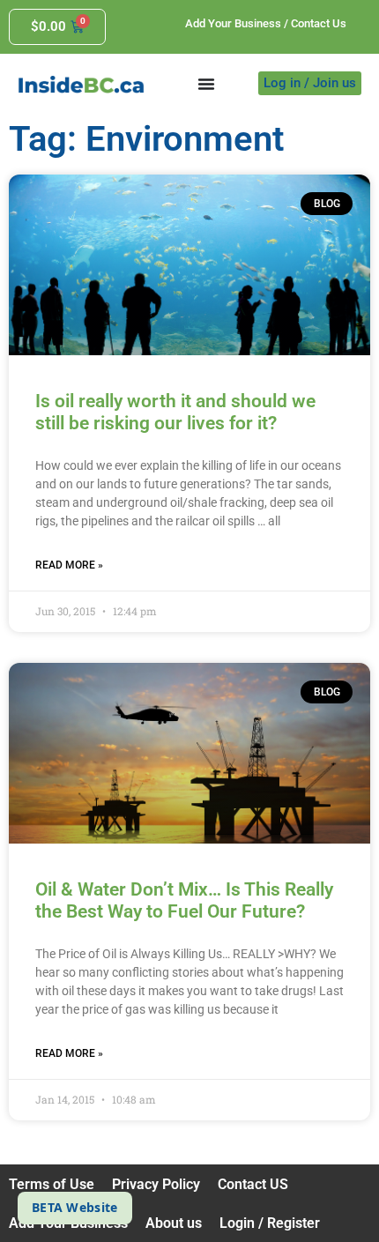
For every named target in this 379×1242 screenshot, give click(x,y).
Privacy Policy (156, 1184)
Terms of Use (51, 1184)
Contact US (253, 1184)
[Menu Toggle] (206, 84)
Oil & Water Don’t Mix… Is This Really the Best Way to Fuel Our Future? (184, 900)
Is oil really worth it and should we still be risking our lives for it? (175, 412)
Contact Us (318, 23)
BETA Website (75, 1207)
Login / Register (269, 1223)
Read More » (69, 565)
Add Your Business (233, 23)
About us (173, 1223)
